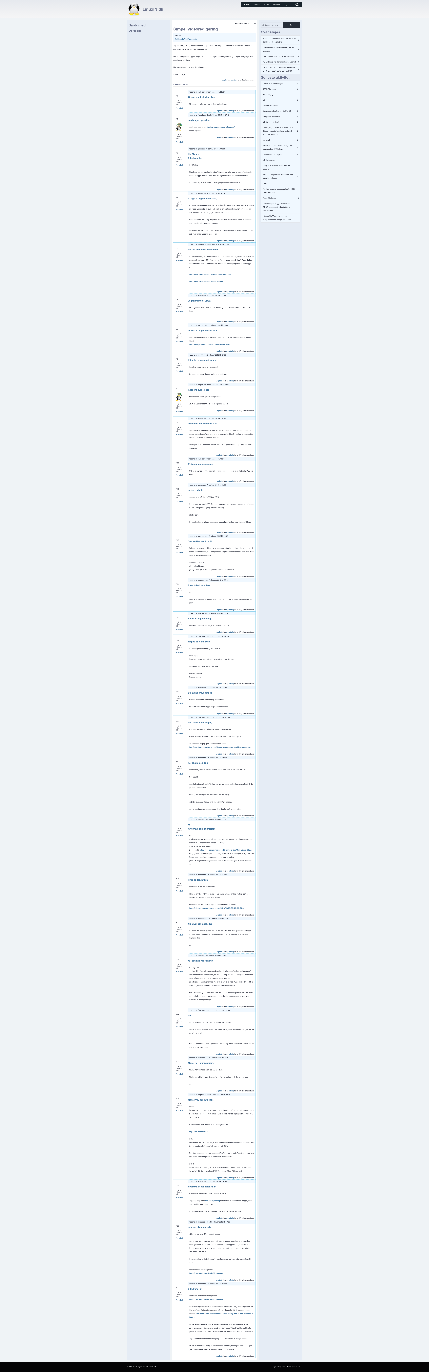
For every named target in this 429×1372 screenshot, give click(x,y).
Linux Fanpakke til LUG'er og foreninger (278, 56)
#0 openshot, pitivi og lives (202, 97)
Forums (178, 35)
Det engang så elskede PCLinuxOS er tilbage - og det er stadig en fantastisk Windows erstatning (278, 131)
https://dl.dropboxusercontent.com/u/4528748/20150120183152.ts (216, 908)
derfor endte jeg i (196, 490)
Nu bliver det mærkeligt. (200, 923)
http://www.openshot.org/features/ (220, 127)
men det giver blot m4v (199, 1227)
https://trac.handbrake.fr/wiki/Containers (206, 1273)
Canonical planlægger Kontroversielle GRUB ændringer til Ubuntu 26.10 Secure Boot (278, 207)
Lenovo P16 (267, 140)
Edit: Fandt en (195, 1288)
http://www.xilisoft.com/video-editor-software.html (210, 274)
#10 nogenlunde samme (200, 464)
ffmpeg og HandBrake (199, 641)
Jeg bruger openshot (199, 120)
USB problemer (269, 160)
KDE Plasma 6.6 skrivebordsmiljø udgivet (279, 62)
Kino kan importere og (199, 618)
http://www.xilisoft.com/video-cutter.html (206, 281)
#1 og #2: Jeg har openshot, (202, 198)
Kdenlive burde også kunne (202, 360)
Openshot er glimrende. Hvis (202, 330)
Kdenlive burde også (198, 389)
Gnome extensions (270, 105)
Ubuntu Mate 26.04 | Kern (273, 154)
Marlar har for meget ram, (201, 1062)
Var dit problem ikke (198, 762)
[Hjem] (134, 9)
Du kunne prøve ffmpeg (200, 692)
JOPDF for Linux (269, 89)
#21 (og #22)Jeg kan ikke (200, 960)
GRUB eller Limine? (271, 122)
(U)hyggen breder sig (271, 116)
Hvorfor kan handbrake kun (202, 1186)
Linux (265, 183)
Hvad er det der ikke (198, 879)
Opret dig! (135, 30)
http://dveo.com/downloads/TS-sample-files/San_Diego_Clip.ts (226, 850)
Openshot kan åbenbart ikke (202, 423)
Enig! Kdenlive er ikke (199, 585)
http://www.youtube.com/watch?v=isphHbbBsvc (209, 344)
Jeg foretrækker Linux (199, 300)
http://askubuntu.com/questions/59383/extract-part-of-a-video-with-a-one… (220, 747)
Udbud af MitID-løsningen (273, 83)
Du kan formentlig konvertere (203, 249)
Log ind (224, 80)
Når (190, 1015)
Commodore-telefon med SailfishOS (277, 111)
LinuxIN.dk (153, 8)
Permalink (179, 108)
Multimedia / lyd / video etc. (186, 39)
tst (264, 100)
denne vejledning (212, 1200)
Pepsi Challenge (269, 198)
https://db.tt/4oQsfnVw (198, 1131)
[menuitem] (246, 4)
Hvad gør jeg (268, 94)
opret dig (234, 80)
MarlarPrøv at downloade (201, 1099)
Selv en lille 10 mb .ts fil (200, 541)
